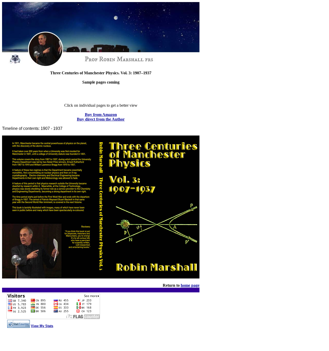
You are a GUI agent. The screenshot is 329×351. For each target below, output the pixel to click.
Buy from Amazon (101, 114)
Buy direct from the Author (101, 119)
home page (190, 285)
